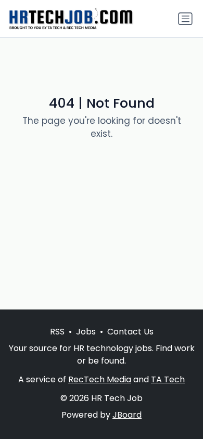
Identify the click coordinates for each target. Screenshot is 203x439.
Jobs (86, 332)
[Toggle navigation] (185, 19)
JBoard (127, 415)
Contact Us (130, 332)
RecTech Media (99, 379)
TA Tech (168, 379)
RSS (57, 332)
